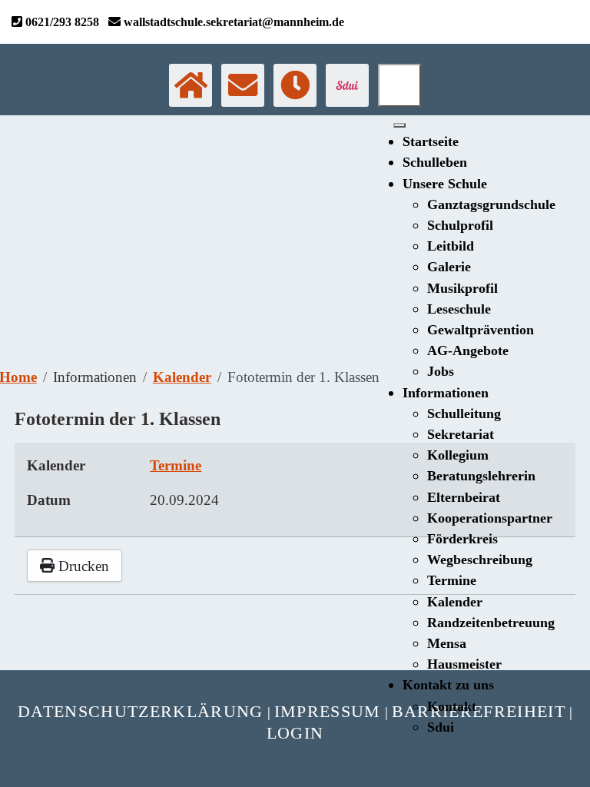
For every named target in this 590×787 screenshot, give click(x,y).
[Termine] (295, 85)
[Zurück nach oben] (570, 767)
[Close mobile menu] (399, 125)
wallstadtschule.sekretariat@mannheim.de (232, 21)
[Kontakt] (242, 85)
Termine (175, 465)
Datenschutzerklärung (141, 711)
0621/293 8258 (60, 21)
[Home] (190, 85)
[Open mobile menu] (399, 85)
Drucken (82, 566)
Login (295, 732)
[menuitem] (431, 141)
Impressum (327, 711)
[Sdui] (347, 85)
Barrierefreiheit (478, 711)
